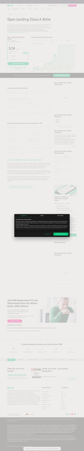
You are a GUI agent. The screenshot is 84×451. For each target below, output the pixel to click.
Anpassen (47, 234)
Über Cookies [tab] (60, 215)
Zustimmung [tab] (23, 215)
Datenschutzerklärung (44, 230)
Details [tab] (42, 215)
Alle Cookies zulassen (61, 234)
